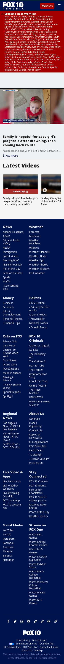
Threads (7, 551)
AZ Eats (33, 349)
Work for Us (36, 463)
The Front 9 (36, 369)
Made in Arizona (12, 373)
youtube (28, 621)
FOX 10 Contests (39, 481)
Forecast (34, 231)
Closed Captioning (35, 424)
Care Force (9, 345)
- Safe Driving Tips (10, 287)
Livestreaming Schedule (11, 494)
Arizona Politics (38, 314)
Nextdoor (8, 559)
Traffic (6, 281)
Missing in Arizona (8, 378)
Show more (10, 155)
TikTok (7, 534)
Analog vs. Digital (39, 345)
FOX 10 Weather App (12, 506)
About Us (36, 414)
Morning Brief (11, 260)
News (7, 227)
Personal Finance (13, 318)
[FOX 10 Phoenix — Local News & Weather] (13, 5)
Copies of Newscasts (35, 436)
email (49, 621)
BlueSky (7, 555)
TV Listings (35, 454)
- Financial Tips (11, 323)
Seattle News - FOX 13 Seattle (11, 445)
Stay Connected (37, 474)
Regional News (10, 416)
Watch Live (47, 6)
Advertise (34, 418)
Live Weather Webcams (10, 487)
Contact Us (35, 430)
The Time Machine (34, 391)
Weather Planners (39, 252)
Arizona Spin (10, 341)
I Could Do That (38, 381)
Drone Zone (10, 364)
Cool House (9, 360)
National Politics (38, 323)
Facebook (8, 543)
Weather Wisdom (39, 268)
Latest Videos (10, 256)
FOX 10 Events (37, 485)
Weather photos (38, 516)
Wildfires (34, 247)
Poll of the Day (11, 268)
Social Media (13, 525)
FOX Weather (36, 273)
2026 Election (37, 303)
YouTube (8, 530)
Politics (35, 298)
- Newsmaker (37, 318)
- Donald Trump (38, 327)
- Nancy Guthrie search (12, 386)
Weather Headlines (34, 242)
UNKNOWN (36, 397)
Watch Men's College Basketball (36, 574)
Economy (8, 307)
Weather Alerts (37, 256)
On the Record (37, 385)
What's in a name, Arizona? (39, 403)
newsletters (55, 621)
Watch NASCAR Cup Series (38, 558)
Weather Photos (38, 264)
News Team (36, 450)
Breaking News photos (38, 506)
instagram (22, 621)
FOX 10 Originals (36, 338)
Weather (36, 227)
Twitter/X (8, 547)
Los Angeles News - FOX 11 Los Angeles (11, 426)
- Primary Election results (39, 308)
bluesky (42, 621)
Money (8, 298)
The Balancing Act (37, 355)
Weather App (36, 260)
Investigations (11, 368)
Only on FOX (12, 336)
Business (8, 303)
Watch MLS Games (35, 601)
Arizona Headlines (13, 231)
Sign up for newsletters (35, 491)
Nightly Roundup (12, 264)
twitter (15, 621)
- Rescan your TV (39, 458)
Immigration (10, 252)
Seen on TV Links (13, 273)
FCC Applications (38, 442)
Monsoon (34, 236)
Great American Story (38, 375)
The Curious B (37, 361)
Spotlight (8, 396)
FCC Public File (37, 446)
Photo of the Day (39, 512)
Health (6, 247)
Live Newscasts (12, 481)
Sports (6, 277)
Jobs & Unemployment (12, 313)
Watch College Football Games (38, 543)
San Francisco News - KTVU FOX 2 (11, 436)
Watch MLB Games (36, 551)
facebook (8, 621)
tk (35, 621)
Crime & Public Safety (11, 242)
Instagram (9, 538)
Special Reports (12, 392)
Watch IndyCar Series (37, 565)
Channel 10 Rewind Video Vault (10, 353)
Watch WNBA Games (37, 594)
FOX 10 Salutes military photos (38, 498)
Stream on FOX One (37, 527)
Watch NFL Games (35, 536)
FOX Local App (11, 500)
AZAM (6, 236)
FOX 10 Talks (36, 365)
